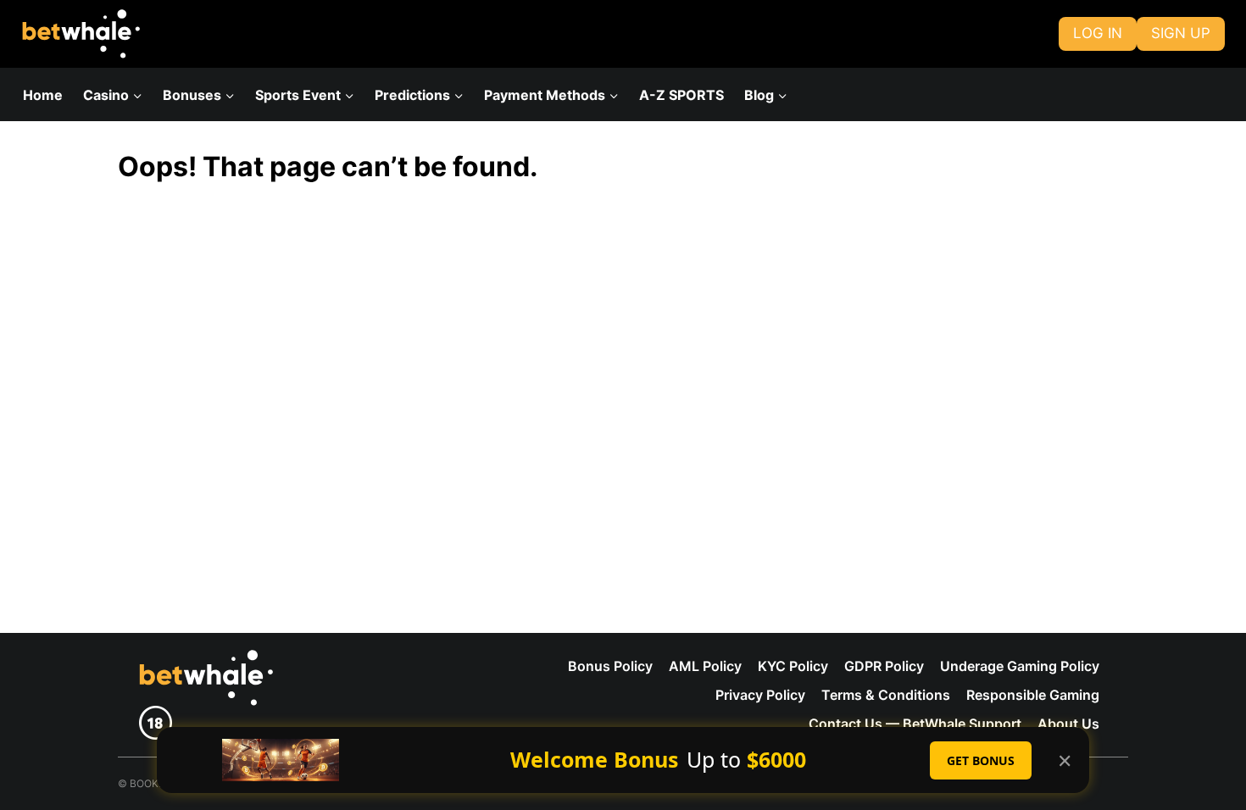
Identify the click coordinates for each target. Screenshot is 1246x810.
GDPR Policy (884, 665)
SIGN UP (1180, 33)
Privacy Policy (760, 694)
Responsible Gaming (1032, 694)
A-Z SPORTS (681, 94)
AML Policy (705, 665)
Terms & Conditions (885, 694)
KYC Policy (793, 665)
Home (43, 94)
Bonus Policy (610, 665)
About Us (1068, 723)
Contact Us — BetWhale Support (915, 723)
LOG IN (1097, 33)
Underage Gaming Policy (1019, 665)
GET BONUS (981, 760)
